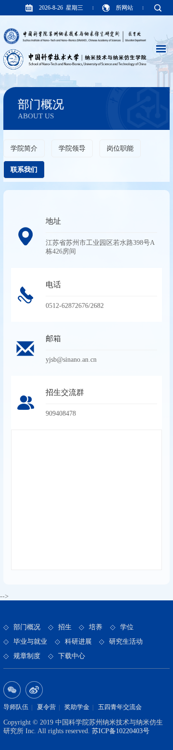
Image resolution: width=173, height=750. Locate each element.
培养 (95, 627)
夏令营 (46, 707)
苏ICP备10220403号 (120, 731)
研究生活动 (126, 641)
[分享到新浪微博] (34, 690)
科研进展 (78, 641)
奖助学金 (76, 707)
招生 (65, 627)
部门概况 (26, 627)
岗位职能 (120, 148)
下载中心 (71, 656)
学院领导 (72, 148)
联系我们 (24, 169)
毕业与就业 (30, 641)
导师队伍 (15, 707)
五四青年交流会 (120, 707)
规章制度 (26, 656)
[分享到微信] (12, 690)
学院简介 (24, 148)
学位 (127, 627)
